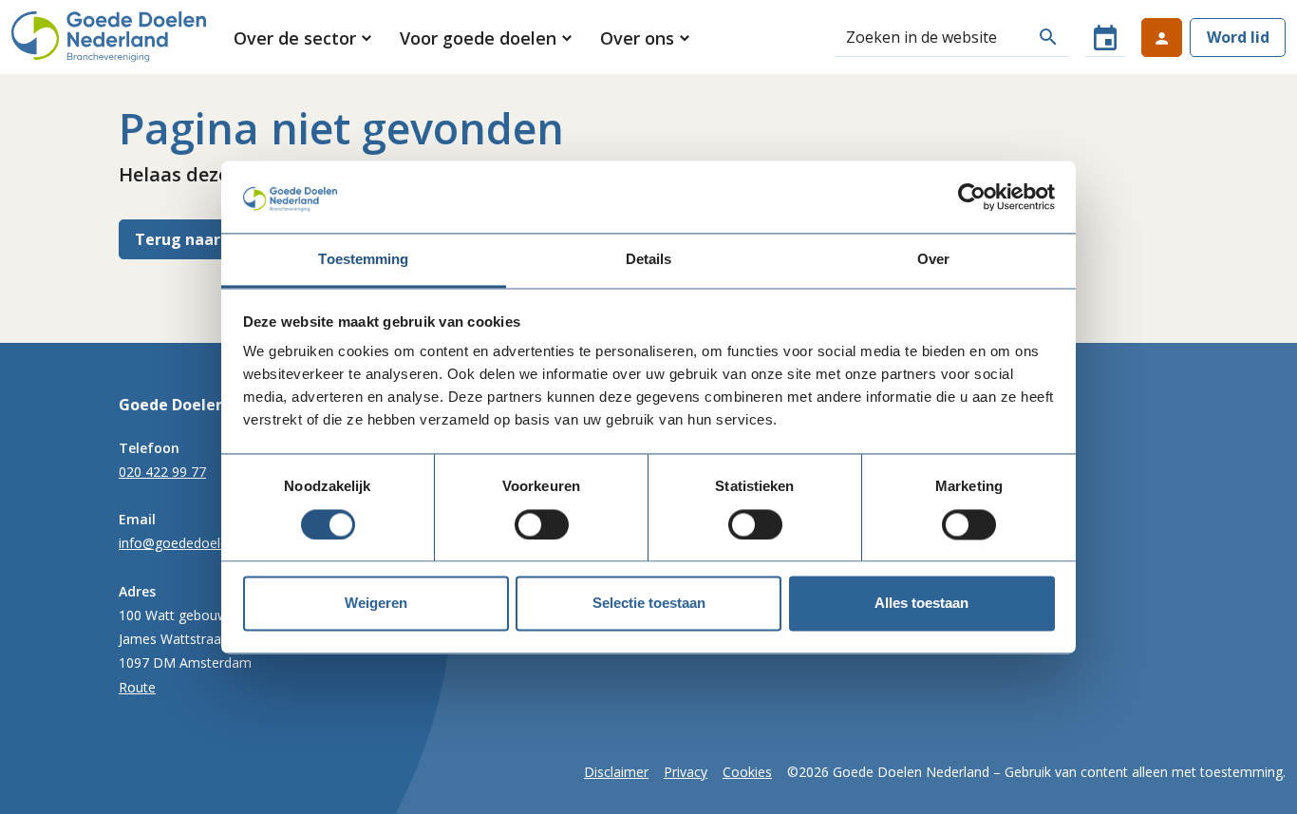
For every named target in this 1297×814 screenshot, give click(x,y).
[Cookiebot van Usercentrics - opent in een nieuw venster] (972, 196)
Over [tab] (933, 260)
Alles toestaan (921, 604)
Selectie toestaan (648, 604)
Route (137, 687)
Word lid (1238, 37)
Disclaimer (616, 772)
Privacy (685, 772)
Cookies (747, 772)
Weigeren (376, 604)
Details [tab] (649, 260)
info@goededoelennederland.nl (214, 543)
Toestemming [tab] (363, 260)
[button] (304, 38)
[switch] (542, 524)
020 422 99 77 (162, 472)
